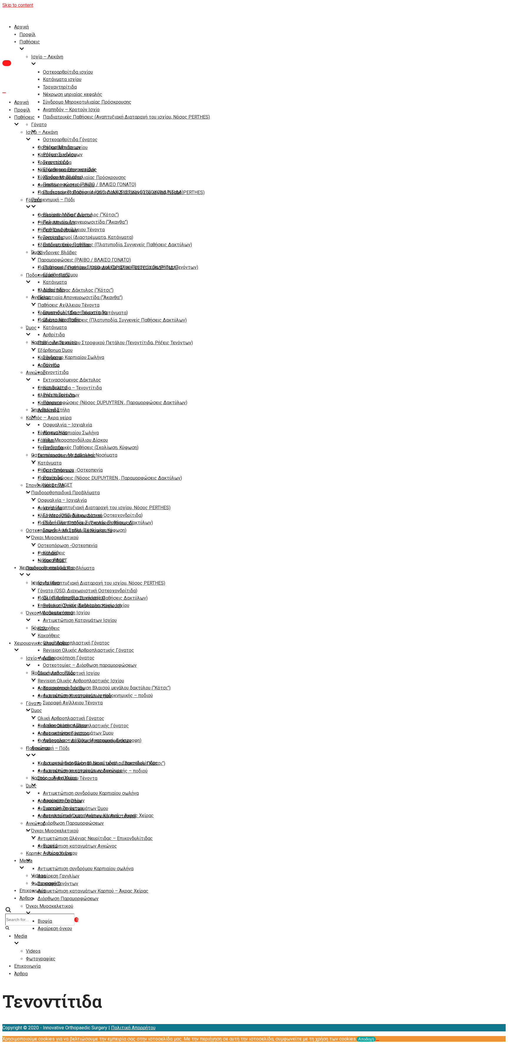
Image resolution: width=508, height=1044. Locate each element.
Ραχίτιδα (47, 553)
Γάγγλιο (46, 440)
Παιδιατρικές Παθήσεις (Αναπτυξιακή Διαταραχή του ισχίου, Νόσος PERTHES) (126, 117)
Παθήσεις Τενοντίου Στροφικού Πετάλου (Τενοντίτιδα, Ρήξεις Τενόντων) (115, 342)
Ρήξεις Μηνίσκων (56, 222)
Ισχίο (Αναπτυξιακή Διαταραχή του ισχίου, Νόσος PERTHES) (107, 507)
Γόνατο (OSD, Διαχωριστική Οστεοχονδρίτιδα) (87, 590)
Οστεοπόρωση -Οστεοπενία (67, 545)
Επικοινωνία (27, 966)
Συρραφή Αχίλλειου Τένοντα (73, 703)
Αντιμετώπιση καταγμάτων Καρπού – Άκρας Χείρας (93, 891)
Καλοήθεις (49, 628)
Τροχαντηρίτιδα (60, 87)
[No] (377, 1040)
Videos (33, 951)
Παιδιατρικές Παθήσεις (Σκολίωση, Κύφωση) (90, 447)
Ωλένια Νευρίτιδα (56, 395)
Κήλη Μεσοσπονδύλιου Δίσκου (75, 440)
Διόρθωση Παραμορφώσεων (73, 823)
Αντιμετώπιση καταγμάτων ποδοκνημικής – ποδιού (93, 771)
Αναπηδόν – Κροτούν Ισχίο (71, 109)
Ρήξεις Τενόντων (56, 470)
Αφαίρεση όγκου (55, 928)
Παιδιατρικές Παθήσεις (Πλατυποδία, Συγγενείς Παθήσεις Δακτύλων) (117, 244)
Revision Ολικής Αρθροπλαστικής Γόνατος (88, 650)
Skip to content (17, 5)
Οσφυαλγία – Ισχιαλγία (67, 425)
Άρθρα (26, 898)
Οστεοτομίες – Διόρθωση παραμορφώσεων (90, 665)
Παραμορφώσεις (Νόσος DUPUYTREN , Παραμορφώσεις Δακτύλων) (115, 402)
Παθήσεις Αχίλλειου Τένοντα (68, 305)
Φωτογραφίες (41, 959)
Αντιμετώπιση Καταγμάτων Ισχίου (80, 620)
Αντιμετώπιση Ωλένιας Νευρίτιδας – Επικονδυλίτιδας (95, 838)
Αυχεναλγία (50, 508)
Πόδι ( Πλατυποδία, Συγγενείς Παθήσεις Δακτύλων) (93, 598)
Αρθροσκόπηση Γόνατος (69, 658)
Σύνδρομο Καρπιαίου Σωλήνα (73, 357)
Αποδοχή (366, 1039)
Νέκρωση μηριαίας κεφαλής (72, 94)
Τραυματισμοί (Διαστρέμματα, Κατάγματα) (88, 237)
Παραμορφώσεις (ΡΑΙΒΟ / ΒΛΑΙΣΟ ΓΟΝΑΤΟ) (84, 260)
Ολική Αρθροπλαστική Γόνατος (76, 643)
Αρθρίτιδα (54, 335)
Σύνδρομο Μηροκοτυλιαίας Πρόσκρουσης (87, 102)
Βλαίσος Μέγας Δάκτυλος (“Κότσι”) (75, 290)
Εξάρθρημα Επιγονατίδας (64, 245)
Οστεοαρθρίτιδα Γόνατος (70, 139)
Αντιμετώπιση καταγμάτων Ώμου (73, 808)
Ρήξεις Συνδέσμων (57, 230)
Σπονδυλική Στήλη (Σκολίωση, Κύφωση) (79, 605)
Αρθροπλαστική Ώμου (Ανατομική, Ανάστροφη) (87, 816)
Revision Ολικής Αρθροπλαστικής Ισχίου (81, 681)
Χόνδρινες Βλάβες (57, 252)
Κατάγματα (55, 282)
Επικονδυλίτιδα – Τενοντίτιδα (70, 388)
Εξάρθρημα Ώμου (55, 350)
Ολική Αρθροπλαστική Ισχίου (69, 673)
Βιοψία (45, 921)
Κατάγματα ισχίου (62, 79)
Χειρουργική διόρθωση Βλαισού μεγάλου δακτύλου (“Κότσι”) (107, 688)
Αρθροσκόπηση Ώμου (60, 801)
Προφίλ (27, 34)
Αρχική (21, 27)
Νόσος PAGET (52, 560)
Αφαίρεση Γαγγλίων (58, 876)
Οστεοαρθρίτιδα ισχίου (68, 72)
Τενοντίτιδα (55, 372)
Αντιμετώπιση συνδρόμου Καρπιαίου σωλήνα (91, 793)
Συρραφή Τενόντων (58, 883)
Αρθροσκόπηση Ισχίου (61, 688)
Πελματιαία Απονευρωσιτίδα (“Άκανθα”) (85, 222)
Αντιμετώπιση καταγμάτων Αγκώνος (77, 846)
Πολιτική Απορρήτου (133, 1027)
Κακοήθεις (49, 635)
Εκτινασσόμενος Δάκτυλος (72, 380)
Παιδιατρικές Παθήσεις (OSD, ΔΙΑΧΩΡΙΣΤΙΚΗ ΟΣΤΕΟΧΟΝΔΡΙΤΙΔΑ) (108, 267)
